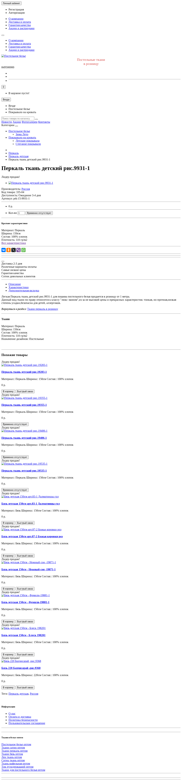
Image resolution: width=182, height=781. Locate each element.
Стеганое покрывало (28, 143)
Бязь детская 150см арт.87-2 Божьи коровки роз (32, 536)
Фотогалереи (30, 121)
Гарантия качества (20, 25)
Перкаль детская (18, 693)
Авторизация (17, 12)
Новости (6, 121)
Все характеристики (13, 242)
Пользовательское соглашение (27, 723)
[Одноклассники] (8, 250)
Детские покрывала (27, 140)
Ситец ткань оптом (13, 760)
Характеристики (19, 287)
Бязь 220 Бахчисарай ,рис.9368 (21, 667)
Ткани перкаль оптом (14, 750)
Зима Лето (22, 134)
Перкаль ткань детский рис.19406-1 (24, 437)
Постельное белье (19, 131)
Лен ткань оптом (11, 757)
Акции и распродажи (21, 28)
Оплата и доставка (20, 716)
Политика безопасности (23, 719)
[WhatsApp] (23, 250)
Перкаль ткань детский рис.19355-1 (24, 404)
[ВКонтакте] (3, 250)
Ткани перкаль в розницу (42, 308)
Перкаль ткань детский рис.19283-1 (24, 371)
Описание (15, 284)
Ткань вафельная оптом (15, 763)
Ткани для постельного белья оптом (23, 769)
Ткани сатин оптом (13, 747)
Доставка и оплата (20, 21)
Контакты (44, 121)
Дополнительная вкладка (24, 290)
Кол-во (13, 212)
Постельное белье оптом (16, 744)
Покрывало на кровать (22, 137)
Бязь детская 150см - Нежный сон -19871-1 (28, 569)
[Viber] (18, 250)
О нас (12, 713)
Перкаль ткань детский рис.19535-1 (24, 470)
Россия (34, 693)
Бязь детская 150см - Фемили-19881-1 (25, 602)
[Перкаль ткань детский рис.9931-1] (31, 182)
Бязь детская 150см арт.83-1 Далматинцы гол (30, 503)
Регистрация (16, 9)
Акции (17, 121)
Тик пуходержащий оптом (17, 766)
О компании (16, 18)
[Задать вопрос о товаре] (2, 261)
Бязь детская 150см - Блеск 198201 (23, 635)
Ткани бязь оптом (12, 753)
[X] (13, 250)
